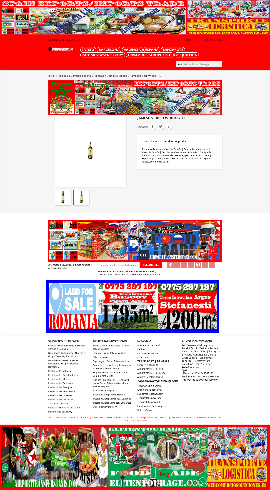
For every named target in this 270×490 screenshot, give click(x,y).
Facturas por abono (147, 353)
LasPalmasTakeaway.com (150, 393)
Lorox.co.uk (132, 417)
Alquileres (186, 54)
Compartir (153, 126)
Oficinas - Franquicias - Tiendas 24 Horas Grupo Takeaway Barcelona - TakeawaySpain (111, 383)
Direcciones (143, 357)
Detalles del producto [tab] (176, 141)
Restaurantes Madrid (59, 379)
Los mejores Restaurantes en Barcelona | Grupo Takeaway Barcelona (63, 363)
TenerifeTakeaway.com (149, 397)
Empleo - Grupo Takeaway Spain (109, 352)
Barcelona (109, 49)
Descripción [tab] (151, 141)
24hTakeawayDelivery (102, 54)
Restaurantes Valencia (60, 370)
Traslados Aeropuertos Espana (109, 394)
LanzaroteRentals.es (147, 364)
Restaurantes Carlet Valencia (63, 375)
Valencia (132, 49)
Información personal (148, 345)
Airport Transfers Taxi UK (150, 376)
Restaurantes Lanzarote (60, 399)
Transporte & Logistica (104, 390)
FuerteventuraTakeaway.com (152, 406)
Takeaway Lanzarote (58, 403)
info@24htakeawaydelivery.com (200, 379)
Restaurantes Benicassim (61, 391)
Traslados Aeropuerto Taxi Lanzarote (112, 402)
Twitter (177, 265)
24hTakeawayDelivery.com (157, 381)
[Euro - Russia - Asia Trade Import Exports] (135, 240)
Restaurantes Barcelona (60, 383)
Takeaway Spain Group (149, 385)
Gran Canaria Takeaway (149, 389)
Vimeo (205, 265)
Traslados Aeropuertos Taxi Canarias (112, 398)
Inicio (88, 49)
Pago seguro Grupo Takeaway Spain (111, 361)
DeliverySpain (144, 410)
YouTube (191, 265)
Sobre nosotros (101, 357)
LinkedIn (212, 265)
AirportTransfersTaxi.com (150, 368)
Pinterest (169, 126)
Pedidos (141, 349)
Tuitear (161, 126)
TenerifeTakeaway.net (148, 401)
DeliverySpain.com (181, 417)
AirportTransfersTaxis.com (151, 372)
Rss (184, 265)
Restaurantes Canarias (60, 395)
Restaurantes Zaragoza (60, 387)
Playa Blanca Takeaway (60, 411)
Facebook (170, 265)
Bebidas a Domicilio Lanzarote (64, 407)
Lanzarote (173, 49)
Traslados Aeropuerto (150, 54)
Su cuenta (144, 341)
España (151, 49)
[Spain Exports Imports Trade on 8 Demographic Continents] (135, 17)
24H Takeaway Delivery (105, 406)
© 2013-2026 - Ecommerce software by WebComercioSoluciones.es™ (86, 417)
